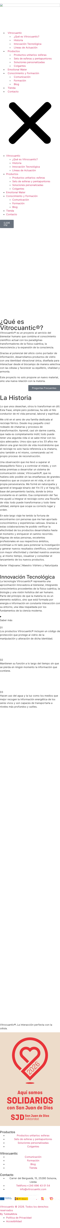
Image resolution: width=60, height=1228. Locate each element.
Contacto (13, 91)
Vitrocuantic (15, 32)
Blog (16, 84)
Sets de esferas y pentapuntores (33, 58)
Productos (14, 51)
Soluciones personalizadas (29, 62)
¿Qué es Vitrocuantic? (26, 36)
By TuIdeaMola (8, 1213)
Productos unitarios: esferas (30, 54)
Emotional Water (17, 69)
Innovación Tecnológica (27, 43)
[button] (30, 123)
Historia (18, 40)
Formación (20, 80)
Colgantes (20, 65)
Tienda (12, 87)
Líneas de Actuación (25, 47)
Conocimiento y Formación (23, 73)
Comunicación (22, 76)
